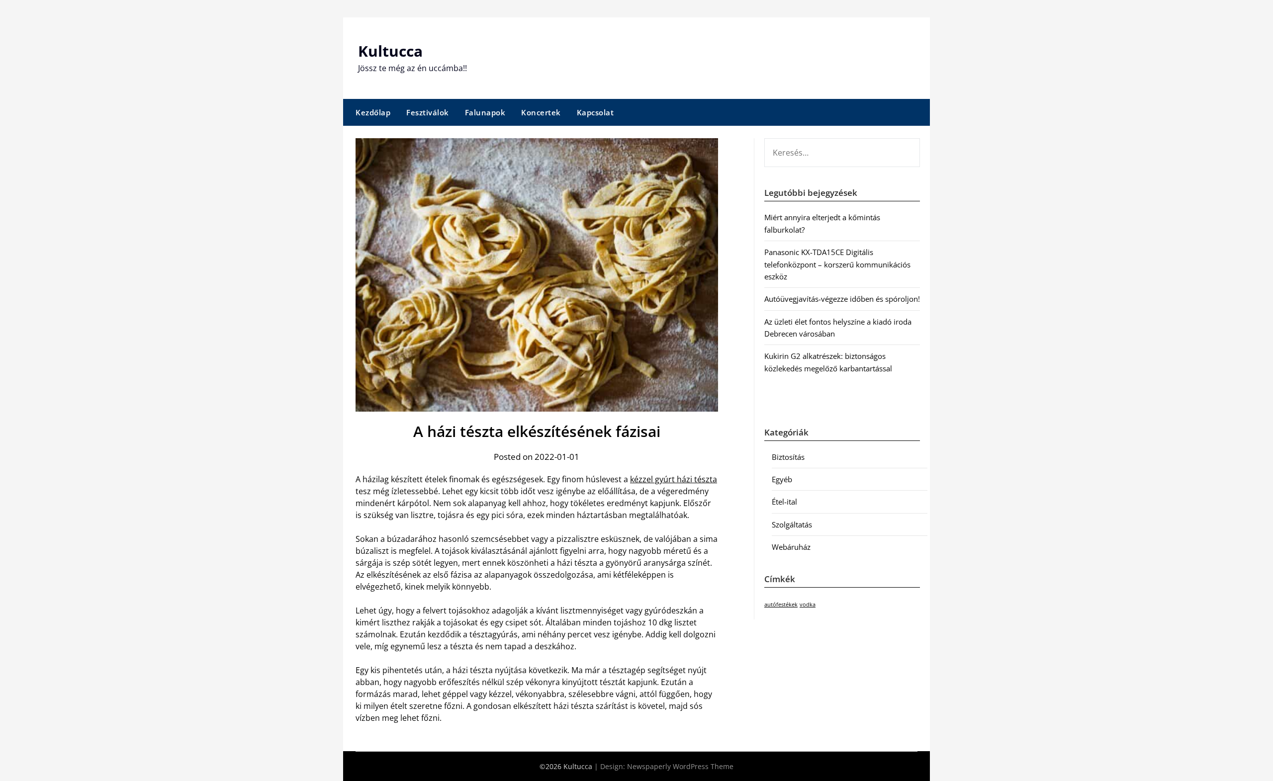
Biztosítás (788, 457)
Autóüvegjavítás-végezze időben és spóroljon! (842, 299)
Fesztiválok (427, 112)
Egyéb (782, 479)
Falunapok (485, 112)
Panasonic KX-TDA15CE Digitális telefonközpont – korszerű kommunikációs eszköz (837, 264)
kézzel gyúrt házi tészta (673, 479)
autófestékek (781, 604)
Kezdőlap (373, 112)
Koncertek (541, 112)
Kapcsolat (595, 112)
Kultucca (390, 51)
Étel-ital (784, 502)
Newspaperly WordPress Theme (680, 766)
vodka (808, 604)
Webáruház (791, 547)
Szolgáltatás (792, 524)
